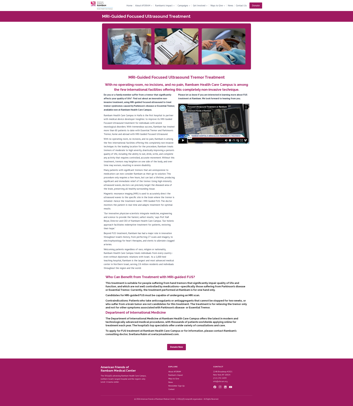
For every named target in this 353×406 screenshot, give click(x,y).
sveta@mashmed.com (165, 334)
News (230, 5)
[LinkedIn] (225, 387)
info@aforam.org (220, 381)
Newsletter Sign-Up (176, 386)
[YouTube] (230, 387)
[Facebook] (214, 387)
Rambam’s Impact (175, 375)
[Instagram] (220, 387)
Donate (256, 5)
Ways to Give (173, 378)
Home (129, 5)
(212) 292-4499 (220, 378)
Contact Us (241, 5)
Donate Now (176, 346)
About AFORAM (174, 371)
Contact (171, 389)
